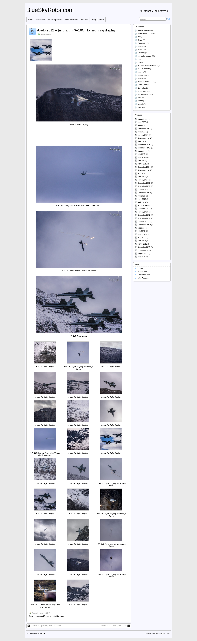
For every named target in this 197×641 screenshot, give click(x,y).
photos (140, 72)
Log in (140, 268)
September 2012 (144, 225)
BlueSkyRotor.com (50, 10)
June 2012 (142, 234)
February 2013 (143, 209)
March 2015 (142, 164)
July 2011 (141, 257)
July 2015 (141, 154)
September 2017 (144, 129)
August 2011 (142, 254)
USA (139, 98)
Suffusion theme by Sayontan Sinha (158, 633)
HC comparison (55, 19)
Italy (139, 62)
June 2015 (142, 158)
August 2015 (143, 151)
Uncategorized (46, 34)
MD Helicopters (144, 69)
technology (142, 91)
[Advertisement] (78, 136)
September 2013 (144, 193)
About (101, 19)
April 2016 (142, 142)
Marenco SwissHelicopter (148, 66)
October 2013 (143, 190)
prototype (141, 75)
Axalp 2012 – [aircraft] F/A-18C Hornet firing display (76, 30)
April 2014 (142, 177)
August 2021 (143, 125)
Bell (139, 37)
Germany (141, 53)
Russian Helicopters (145, 82)
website (141, 104)
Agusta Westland (144, 30)
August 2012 (143, 228)
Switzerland (142, 88)
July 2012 (141, 231)
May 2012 (141, 238)
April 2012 (142, 241)
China (140, 40)
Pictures (84, 19)
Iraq (139, 59)
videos (140, 101)
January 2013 (143, 212)
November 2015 (144, 145)
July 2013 (141, 196)
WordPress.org (144, 278)
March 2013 (142, 206)
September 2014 (144, 170)
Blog (94, 19)
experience (142, 46)
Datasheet (40, 19)
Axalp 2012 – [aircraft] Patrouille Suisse (45, 626)
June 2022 (142, 122)
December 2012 (144, 215)
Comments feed (144, 275)
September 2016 (144, 138)
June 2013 (142, 199)
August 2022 (143, 119)
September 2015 (144, 148)
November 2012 (144, 218)
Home (30, 19)
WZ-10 (140, 107)
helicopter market (144, 56)
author (42, 613)
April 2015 (142, 161)
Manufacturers (71, 19)
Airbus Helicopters (145, 34)
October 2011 (143, 250)
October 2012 (143, 222)
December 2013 (144, 183)
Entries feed (142, 272)
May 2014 (141, 174)
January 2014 (143, 180)
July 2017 (141, 132)
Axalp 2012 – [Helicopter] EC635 (114, 626)
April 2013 (142, 202)
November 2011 (144, 247)
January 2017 (143, 135)
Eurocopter (142, 43)
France (140, 50)
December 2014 (144, 167)
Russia (140, 78)
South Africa (142, 85)
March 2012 (142, 244)
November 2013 (144, 186)
